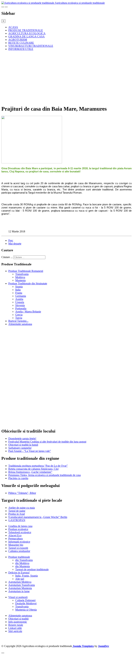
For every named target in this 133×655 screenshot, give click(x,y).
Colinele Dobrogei (25, 600)
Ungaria (19, 302)
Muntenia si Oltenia (26, 609)
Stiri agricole (15, 631)
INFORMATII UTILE (20, 49)
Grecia (19, 314)
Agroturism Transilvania (21, 585)
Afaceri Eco (14, 535)
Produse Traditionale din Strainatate (27, 283)
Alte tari (19, 578)
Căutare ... (7, 257)
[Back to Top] (2, 652)
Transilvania (22, 274)
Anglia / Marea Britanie (28, 311)
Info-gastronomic (17, 621)
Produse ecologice (18, 529)
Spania (19, 286)
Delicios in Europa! (19, 572)
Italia (18, 289)
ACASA (13, 27)
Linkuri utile (15, 628)
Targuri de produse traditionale (32, 569)
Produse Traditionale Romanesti (25, 270)
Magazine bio (15, 544)
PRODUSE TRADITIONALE (25, 30)
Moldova (20, 277)
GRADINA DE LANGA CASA (26, 36)
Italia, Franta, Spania (26, 575)
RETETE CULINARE (21, 42)
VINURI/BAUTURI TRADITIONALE (30, 45)
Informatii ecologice (19, 541)
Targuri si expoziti (18, 547)
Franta (18, 292)
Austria (19, 299)
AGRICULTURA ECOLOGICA (27, 33)
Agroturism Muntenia (20, 588)
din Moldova (22, 563)
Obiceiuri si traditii (18, 618)
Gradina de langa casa (20, 526)
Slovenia (20, 305)
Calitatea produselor (19, 551)
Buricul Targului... (18, 320)
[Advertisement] (66, 77)
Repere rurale (15, 624)
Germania (20, 295)
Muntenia (20, 280)
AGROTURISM (17, 39)
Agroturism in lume (19, 591)
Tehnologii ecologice (19, 532)
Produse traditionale (19, 556)
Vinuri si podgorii (18, 597)
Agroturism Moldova (19, 581)
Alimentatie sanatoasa (20, 324)
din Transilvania (24, 560)
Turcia (18, 317)
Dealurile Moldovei (26, 603)
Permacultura (15, 538)
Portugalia (20, 308)
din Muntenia (22, 566)
